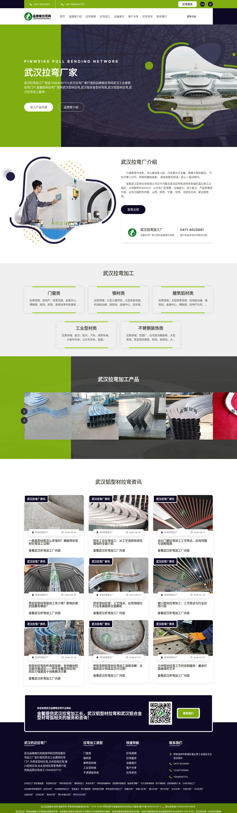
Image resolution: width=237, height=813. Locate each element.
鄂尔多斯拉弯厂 (65, 795)
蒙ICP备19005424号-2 (150, 806)
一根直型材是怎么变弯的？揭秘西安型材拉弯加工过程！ (53, 542)
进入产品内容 (38, 107)
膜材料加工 (79, 783)
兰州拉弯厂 (199, 789)
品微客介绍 (75, 16)
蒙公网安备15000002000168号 (180, 806)
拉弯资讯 (147, 16)
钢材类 (87, 758)
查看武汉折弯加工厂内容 (45, 550)
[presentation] (24, 420)
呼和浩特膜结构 (104, 783)
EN (202, 4)
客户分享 (133, 16)
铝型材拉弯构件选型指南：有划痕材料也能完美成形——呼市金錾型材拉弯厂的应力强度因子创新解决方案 (53, 668)
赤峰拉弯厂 (129, 789)
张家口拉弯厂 (141, 789)
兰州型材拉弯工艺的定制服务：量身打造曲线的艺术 (182, 667)
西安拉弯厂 (90, 783)
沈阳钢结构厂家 (174, 783)
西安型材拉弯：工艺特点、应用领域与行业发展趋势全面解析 (118, 605)
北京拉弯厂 (48, 789)
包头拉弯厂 (176, 789)
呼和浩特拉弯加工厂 (114, 789)
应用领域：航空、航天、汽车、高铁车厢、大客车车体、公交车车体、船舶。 (86, 337)
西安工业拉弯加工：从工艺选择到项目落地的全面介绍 (118, 542)
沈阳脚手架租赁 (119, 783)
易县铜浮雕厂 (133, 783)
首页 (62, 16)
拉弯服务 (187, 4)
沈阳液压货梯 (98, 789)
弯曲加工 (75, 789)
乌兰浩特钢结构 (147, 783)
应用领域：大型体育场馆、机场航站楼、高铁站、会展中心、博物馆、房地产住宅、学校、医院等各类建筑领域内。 (182, 303)
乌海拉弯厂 (188, 789)
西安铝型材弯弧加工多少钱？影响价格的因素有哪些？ (53, 605)
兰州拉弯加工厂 (189, 783)
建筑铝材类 (89, 762)
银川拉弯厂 (154, 789)
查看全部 (133, 209)
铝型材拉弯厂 (52, 783)
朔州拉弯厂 (51, 795)
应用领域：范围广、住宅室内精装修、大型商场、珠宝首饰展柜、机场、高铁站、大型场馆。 (150, 338)
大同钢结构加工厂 (62, 789)
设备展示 (119, 16)
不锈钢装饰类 (91, 772)
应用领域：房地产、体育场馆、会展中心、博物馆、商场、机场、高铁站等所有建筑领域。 (54, 303)
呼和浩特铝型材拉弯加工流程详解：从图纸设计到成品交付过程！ (118, 667)
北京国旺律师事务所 (33, 789)
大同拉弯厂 (40, 795)
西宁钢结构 (160, 783)
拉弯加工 (105, 16)
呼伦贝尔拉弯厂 (80, 795)
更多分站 (191, 16)
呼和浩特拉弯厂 (66, 783)
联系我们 (162, 16)
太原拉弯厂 (29, 795)
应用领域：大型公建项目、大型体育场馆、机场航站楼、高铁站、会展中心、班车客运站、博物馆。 (118, 303)
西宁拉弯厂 (165, 789)
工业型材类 (89, 767)
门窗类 (87, 753)
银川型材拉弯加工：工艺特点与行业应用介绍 (182, 605)
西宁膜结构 (86, 789)
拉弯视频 (91, 16)
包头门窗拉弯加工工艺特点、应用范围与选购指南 (182, 542)
